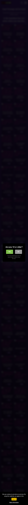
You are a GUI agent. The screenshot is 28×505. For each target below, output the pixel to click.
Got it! (14, 499)
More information (14, 502)
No (18, 251)
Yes (9, 251)
